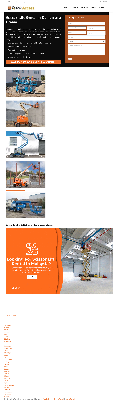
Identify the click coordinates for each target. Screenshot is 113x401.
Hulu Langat (7, 346)
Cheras (6, 336)
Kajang (6, 350)
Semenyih (7, 378)
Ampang (6, 327)
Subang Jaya (7, 390)
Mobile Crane (47, 399)
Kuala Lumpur (8, 360)
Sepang (6, 383)
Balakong (6, 329)
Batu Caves (7, 334)
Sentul (6, 380)
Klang (5, 357)
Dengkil (6, 343)
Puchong (6, 364)
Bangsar (6, 332)
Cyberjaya (7, 339)
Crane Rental (70, 399)
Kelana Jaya (7, 353)
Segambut (7, 371)
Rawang (6, 369)
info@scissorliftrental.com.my (16, 1)
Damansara (7, 341)
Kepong (6, 355)
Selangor (6, 373)
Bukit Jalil (6, 396)
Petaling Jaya (7, 362)
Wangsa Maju (8, 394)
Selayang (6, 376)
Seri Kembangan (9, 385)
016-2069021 (103, 1)
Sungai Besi (7, 325)
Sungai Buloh (8, 392)
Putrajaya (6, 366)
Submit (70, 59)
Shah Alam (7, 387)
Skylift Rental (59, 399)
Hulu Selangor (8, 348)
